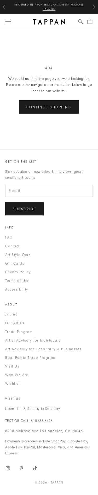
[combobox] (80, 21)
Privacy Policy (18, 272)
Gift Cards (14, 263)
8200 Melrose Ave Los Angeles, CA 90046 (44, 431)
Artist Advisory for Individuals (33, 340)
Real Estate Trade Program (30, 357)
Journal (12, 314)
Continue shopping (49, 107)
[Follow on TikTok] (35, 468)
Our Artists (15, 323)
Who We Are (16, 375)
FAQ (9, 237)
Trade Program (19, 332)
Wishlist (12, 383)
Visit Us (12, 366)
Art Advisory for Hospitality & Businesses (43, 349)
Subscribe (24, 209)
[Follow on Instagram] (7, 468)
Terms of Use (17, 281)
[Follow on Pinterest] (21, 468)
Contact (12, 246)
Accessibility (16, 289)
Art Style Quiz (17, 255)
